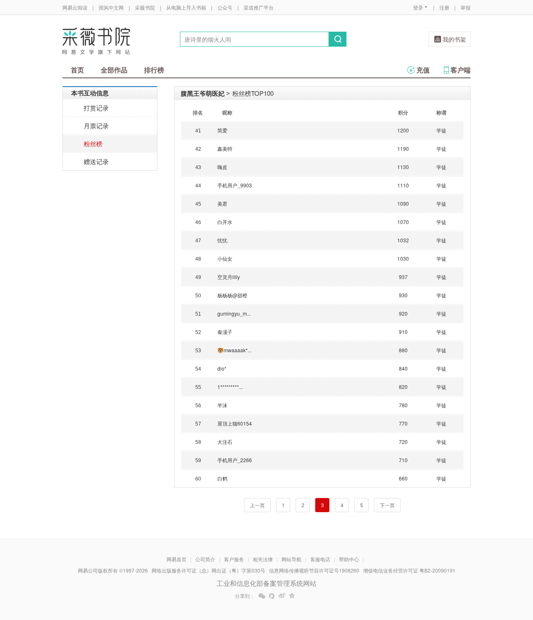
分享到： (245, 596)
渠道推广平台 (259, 7)
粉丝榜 (93, 143)
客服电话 (320, 559)
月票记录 (96, 125)
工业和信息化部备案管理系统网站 (266, 583)
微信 (262, 596)
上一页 (257, 504)
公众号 (224, 7)
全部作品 (114, 70)
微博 (282, 596)
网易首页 (177, 559)
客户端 (461, 70)
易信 (272, 596)
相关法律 (263, 559)
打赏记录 (96, 107)
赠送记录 (96, 161)
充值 (423, 70)
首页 (77, 70)
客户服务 (234, 559)
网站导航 (291, 559)
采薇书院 (145, 7)
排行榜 (154, 70)
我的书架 (454, 39)
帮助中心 (349, 559)
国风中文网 (111, 7)
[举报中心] (493, 571)
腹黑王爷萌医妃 (202, 93)
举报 (466, 7)
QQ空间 (292, 596)
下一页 (387, 504)
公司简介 (205, 559)
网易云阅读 (74, 7)
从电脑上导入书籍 (186, 7)
